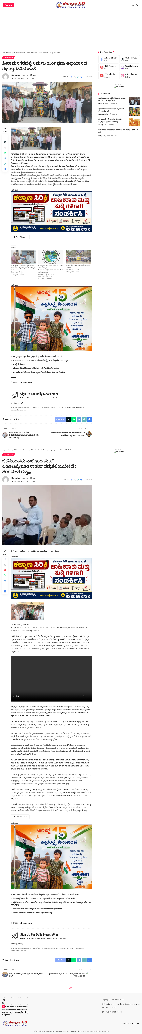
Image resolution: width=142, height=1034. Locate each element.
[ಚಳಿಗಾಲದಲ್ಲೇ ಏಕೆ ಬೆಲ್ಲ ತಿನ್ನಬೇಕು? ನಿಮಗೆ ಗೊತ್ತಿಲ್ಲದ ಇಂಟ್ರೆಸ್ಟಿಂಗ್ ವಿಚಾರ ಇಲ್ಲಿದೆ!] (134, 122)
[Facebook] (108, 59)
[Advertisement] (71, 31)
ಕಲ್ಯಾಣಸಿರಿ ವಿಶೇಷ (8, 57)
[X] (129, 59)
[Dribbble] (129, 75)
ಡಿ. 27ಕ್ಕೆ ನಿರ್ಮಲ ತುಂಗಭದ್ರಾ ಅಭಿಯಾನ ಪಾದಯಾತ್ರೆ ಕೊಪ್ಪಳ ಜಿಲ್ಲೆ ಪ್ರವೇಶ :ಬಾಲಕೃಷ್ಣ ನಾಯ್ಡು (23, 267)
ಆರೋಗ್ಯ (100, 125)
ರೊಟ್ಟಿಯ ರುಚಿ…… (19, 364)
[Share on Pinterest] (5, 147)
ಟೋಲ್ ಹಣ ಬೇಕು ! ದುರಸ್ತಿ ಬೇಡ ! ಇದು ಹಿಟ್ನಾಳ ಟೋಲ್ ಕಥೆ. (33, 913)
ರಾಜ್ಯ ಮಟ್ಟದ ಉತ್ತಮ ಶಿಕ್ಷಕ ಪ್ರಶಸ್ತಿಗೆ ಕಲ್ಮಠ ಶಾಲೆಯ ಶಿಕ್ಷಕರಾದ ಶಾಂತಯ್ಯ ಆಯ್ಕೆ (37, 356)
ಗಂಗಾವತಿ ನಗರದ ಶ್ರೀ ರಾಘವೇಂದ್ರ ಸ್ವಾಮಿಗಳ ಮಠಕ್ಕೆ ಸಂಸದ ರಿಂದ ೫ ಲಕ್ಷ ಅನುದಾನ (39, 372)
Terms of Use (36, 407)
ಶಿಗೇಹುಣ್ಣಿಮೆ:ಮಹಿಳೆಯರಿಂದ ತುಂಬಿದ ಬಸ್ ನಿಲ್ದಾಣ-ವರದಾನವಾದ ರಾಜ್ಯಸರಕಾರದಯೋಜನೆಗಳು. (44, 898)
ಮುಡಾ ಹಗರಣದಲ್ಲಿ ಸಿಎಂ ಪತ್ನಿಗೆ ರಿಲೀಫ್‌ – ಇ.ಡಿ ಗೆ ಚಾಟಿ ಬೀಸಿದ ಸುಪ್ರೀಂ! (36, 368)
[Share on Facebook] (71, 76)
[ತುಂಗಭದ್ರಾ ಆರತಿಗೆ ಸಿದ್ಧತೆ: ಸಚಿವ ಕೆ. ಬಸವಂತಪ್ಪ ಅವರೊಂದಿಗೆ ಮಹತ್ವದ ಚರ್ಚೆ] (134, 101)
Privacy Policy (73, 407)
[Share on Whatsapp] (5, 153)
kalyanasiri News (26, 382)
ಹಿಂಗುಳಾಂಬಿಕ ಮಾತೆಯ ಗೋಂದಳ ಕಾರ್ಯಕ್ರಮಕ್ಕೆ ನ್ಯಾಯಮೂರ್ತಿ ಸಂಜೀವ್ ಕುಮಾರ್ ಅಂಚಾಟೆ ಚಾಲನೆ (46, 894)
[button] (8, 5)
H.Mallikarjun (15, 75)
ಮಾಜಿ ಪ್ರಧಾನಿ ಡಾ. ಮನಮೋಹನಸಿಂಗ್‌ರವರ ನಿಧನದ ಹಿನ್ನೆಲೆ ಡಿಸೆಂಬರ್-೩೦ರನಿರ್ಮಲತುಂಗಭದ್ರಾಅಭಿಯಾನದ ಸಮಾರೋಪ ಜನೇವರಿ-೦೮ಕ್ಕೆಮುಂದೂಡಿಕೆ (50, 269)
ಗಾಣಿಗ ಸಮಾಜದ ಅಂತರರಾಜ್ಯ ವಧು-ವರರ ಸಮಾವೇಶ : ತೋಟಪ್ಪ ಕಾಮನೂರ (37, 909)
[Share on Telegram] (5, 158)
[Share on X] (74, 76)
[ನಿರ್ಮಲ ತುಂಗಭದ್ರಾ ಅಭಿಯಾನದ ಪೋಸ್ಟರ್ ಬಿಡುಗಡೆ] (78, 257)
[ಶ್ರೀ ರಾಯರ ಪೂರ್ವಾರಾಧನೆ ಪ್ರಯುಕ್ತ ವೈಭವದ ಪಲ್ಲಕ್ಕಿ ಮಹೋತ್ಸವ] (134, 111)
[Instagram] (129, 67)
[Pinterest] (108, 67)
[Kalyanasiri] (71, 5)
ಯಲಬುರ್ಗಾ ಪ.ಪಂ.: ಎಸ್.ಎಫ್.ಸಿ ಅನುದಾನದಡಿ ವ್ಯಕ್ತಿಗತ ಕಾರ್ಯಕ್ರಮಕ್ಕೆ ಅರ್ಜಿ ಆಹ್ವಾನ (40, 360)
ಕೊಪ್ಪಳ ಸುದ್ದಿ (101, 135)
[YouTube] (138, 1023)
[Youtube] (108, 75)
